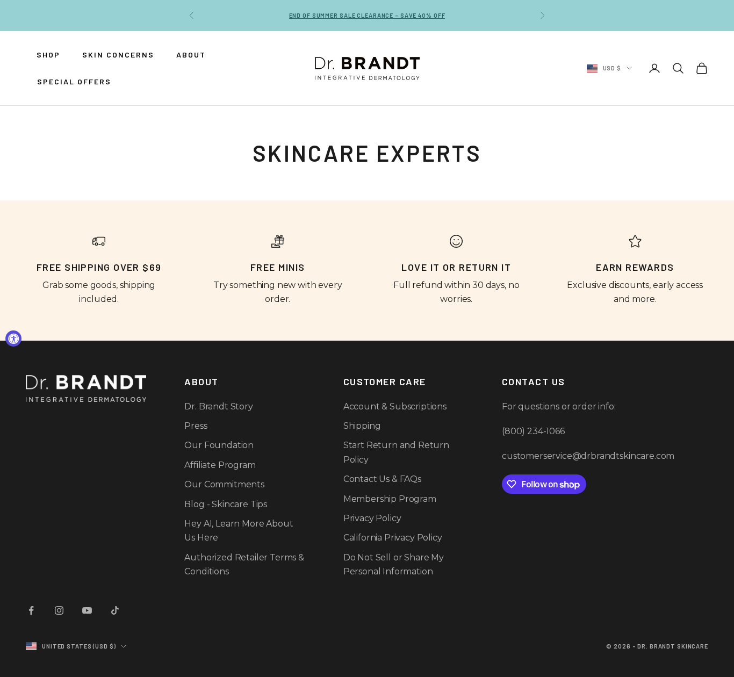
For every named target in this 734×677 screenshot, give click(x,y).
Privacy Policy (372, 518)
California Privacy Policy (392, 537)
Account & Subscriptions (395, 406)
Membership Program (389, 499)
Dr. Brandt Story (218, 406)
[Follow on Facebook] (31, 610)
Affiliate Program (219, 465)
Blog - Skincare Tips (225, 504)
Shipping (362, 426)
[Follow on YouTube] (87, 610)
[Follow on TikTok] (115, 610)
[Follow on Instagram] (59, 610)
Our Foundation (219, 445)
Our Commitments (224, 484)
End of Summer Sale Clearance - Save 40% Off (367, 15)
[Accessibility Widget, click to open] (13, 338)
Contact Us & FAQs (382, 479)
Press (195, 426)
